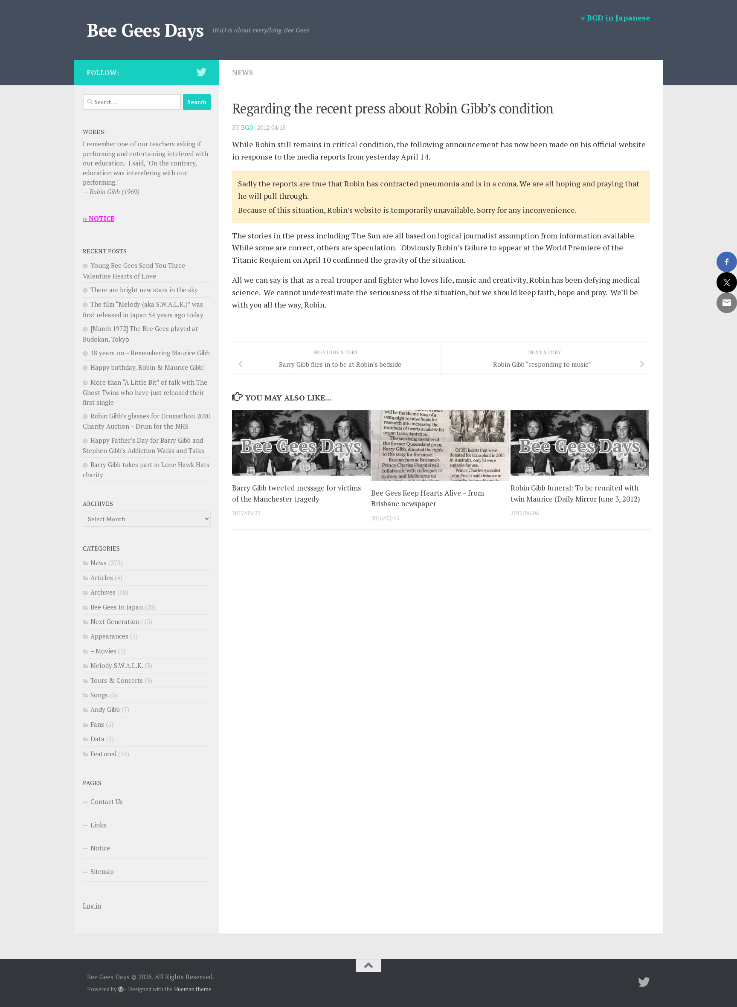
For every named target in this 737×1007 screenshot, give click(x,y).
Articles (101, 577)
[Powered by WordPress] (121, 989)
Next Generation (114, 621)
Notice (100, 848)
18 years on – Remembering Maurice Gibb (150, 352)
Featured (103, 753)
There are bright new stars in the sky (144, 289)
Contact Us (106, 801)
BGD (247, 127)
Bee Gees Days (145, 30)
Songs (99, 695)
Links (98, 825)
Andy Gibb (105, 709)
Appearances (109, 636)
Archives (103, 592)
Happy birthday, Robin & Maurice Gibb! (147, 367)
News (242, 72)
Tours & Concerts (116, 680)
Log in (92, 905)
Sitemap (102, 871)
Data (97, 738)
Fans (97, 724)
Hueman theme (193, 989)
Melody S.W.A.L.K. (116, 665)
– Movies (103, 651)
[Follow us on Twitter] (201, 72)
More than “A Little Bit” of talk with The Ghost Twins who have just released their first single (145, 392)
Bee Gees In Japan (116, 607)
